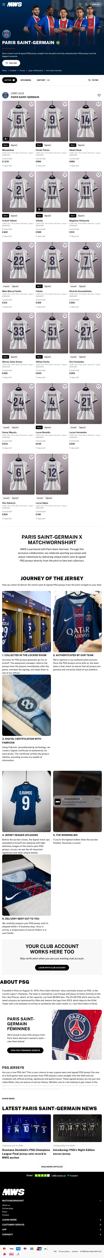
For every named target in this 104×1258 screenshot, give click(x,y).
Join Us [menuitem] (96, 4)
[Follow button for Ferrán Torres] (65, 104)
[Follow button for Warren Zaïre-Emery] (31, 316)
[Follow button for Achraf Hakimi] (31, 174)
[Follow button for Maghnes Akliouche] (98, 174)
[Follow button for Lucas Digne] (65, 457)
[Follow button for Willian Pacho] (65, 316)
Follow (13, 63)
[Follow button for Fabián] (65, 245)
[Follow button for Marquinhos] (31, 104)
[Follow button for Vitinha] (65, 174)
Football (13, 71)
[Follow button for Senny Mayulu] (31, 386)
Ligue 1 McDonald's (35, 71)
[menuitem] (3, 4)
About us (6, 1205)
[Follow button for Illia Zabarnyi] (31, 457)
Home (4, 71)
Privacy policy (64, 1251)
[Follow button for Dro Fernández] (98, 316)
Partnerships (7, 1208)
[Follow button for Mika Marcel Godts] (31, 245)
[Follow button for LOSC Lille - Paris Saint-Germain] (99, 95)
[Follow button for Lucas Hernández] (98, 386)
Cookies (75, 1251)
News (4, 1212)
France (22, 71)
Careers (5, 1215)
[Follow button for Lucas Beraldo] (65, 386)
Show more (8, 1098)
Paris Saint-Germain (54, 71)
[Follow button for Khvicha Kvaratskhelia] (98, 245)
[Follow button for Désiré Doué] (98, 104)
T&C (55, 1251)
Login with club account (52, 968)
